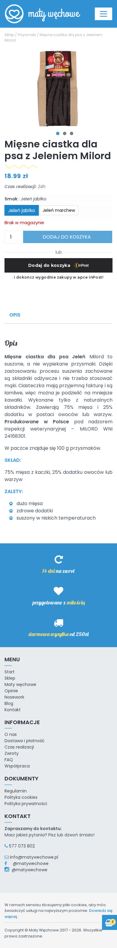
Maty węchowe (20, 684)
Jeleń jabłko (21, 210)
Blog (8, 703)
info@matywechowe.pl (34, 857)
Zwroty (11, 753)
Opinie (11, 691)
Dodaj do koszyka (67, 236)
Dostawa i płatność (24, 741)
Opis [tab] (14, 314)
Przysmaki (27, 34)
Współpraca (17, 766)
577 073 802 (22, 846)
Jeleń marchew (59, 210)
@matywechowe (28, 863)
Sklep (9, 34)
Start (9, 672)
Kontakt (12, 710)
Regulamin (15, 791)
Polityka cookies (21, 797)
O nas (10, 734)
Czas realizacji (19, 747)
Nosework (14, 697)
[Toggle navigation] (103, 14)
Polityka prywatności (25, 804)
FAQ (8, 760)
